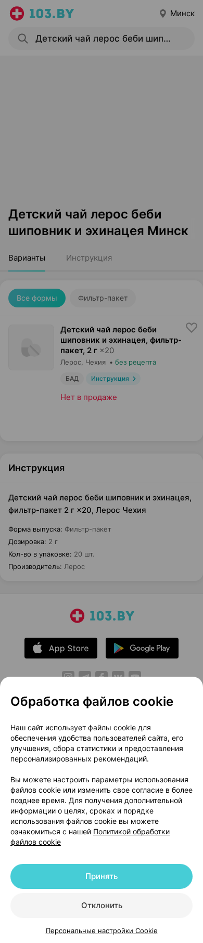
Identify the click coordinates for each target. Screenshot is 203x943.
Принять (101, 876)
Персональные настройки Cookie (102, 930)
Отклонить (101, 905)
